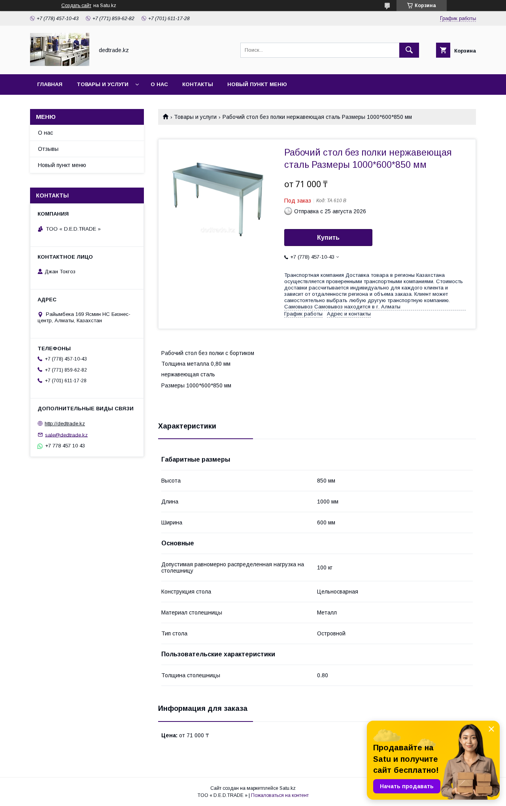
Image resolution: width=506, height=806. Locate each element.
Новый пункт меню (257, 84)
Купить (328, 237)
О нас (159, 84)
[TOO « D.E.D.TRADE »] (59, 64)
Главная (49, 84)
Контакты (197, 84)
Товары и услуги (102, 84)
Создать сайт (76, 5)
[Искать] (409, 50)
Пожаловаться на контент (280, 795)
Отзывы (48, 149)
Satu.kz (287, 788)
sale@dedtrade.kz (66, 435)
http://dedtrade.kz (65, 423)
